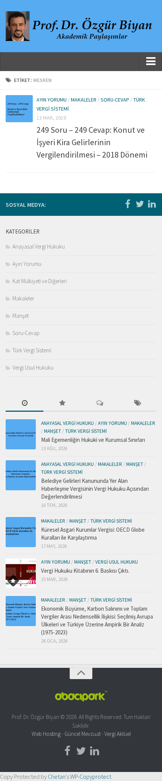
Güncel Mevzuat (82, 733)
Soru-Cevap (115, 99)
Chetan (57, 776)
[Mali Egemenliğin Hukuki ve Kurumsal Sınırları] (21, 434)
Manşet (20, 315)
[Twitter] (139, 204)
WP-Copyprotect (90, 776)
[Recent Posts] (24, 404)
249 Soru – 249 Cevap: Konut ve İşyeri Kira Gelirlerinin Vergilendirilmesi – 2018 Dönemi (92, 142)
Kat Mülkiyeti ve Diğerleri (39, 281)
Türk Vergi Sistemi (31, 350)
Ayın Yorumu (52, 99)
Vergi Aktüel (117, 733)
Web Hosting (46, 733)
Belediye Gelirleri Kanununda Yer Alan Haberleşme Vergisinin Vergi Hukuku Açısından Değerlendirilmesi (95, 488)
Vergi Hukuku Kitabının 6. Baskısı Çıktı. (85, 570)
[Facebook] (127, 204)
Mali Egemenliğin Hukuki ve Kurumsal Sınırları (93, 439)
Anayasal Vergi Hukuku (38, 246)
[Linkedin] (151, 204)
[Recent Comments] (100, 404)
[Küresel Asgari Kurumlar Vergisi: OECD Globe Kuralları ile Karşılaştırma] (21, 532)
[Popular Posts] (62, 404)
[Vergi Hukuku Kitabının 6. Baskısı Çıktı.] (21, 573)
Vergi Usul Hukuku (32, 367)
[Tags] (137, 404)
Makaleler (83, 99)
